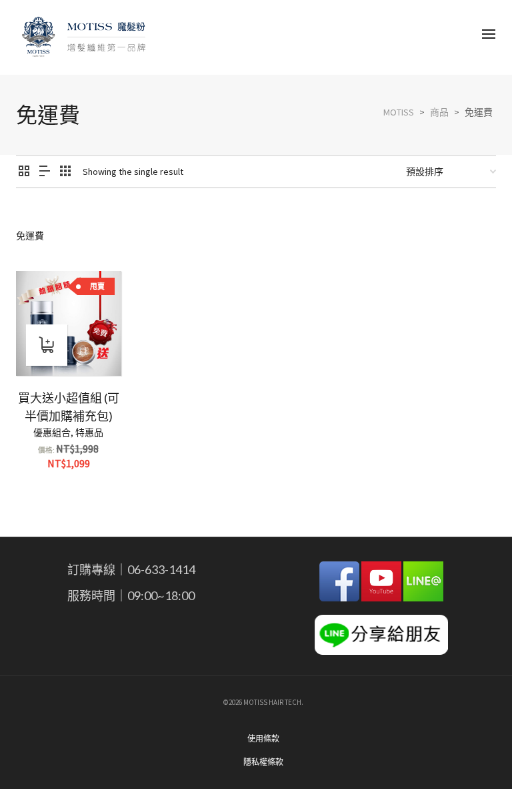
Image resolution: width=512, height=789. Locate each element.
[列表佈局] (45, 172)
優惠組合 (52, 433)
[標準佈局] (24, 172)
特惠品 (89, 433)
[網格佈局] (65, 172)
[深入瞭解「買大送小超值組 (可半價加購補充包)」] (46, 345)
